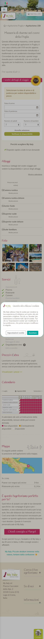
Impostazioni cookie (15, 333)
